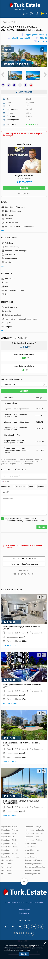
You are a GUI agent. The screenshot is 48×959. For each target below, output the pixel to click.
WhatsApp (20, 486)
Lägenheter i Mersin (9, 853)
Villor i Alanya (30, 847)
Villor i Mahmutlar (32, 850)
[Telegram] (32, 574)
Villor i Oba (29, 853)
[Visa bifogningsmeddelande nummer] (26, 85)
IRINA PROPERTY (10, 762)
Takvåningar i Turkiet (33, 860)
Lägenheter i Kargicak (34, 833)
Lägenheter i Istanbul (9, 847)
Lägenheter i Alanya (33, 827)
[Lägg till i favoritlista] (44, 597)
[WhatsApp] (29, 574)
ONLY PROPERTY (24, 182)
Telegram (42, 486)
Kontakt (24, 188)
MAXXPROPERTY (10, 703)
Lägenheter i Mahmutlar (34, 830)
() (27, 13)
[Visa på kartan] (3, 85)
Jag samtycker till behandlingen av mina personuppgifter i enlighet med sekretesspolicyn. (24, 519)
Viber (31, 486)
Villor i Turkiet (30, 843)
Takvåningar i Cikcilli (33, 874)
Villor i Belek (6, 870)
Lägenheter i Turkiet (9, 827)
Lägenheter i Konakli (9, 850)
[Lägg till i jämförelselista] (39, 597)
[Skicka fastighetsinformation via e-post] (14, 85)
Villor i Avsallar (7, 860)
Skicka (41, 527)
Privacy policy (24, 910)
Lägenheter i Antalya (9, 830)
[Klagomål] (31, 85)
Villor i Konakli (6, 863)
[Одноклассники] (18, 574)
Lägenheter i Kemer (33, 837)
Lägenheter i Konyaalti (10, 843)
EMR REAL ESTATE (11, 645)
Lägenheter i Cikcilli (9, 840)
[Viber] (25, 574)
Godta (24, 954)
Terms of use (24, 913)
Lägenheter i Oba (8, 837)
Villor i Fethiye (7, 874)
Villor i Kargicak (31, 857)
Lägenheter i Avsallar (9, 833)
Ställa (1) (43, 38)
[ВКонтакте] (14, 574)
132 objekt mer (24, 194)
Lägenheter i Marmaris (10, 857)
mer (2, 230)
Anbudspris (42, 41)
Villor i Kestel (6, 867)
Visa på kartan (26, 92)
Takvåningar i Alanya (33, 863)
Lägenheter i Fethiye (33, 840)
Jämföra (24, 391)
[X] (21, 574)
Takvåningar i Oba (32, 870)
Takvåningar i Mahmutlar (35, 867)
